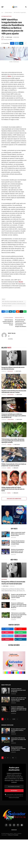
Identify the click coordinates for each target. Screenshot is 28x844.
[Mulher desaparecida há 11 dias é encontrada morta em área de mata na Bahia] (14, 478)
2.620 (13, 719)
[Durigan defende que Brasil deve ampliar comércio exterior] (5, 731)
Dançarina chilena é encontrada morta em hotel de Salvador (12, 368)
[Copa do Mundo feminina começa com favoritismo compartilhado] (5, 543)
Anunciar (14, 829)
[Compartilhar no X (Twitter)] (17, 43)
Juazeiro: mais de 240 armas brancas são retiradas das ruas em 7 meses (13, 391)
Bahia (9, 76)
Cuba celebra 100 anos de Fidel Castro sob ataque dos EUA (18, 739)
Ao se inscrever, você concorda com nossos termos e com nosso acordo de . (14, 796)
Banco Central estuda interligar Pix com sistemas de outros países (18, 748)
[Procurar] (26, 7)
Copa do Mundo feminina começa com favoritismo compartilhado (17, 542)
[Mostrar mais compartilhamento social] (25, 43)
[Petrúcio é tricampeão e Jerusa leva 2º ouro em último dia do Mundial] (5, 551)
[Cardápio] (2, 7)
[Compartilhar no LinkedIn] (21, 43)
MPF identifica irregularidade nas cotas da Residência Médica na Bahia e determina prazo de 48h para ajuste (13, 303)
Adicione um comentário (14, 498)
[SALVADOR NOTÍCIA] (15, 7)
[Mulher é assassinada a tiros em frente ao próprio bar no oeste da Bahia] (14, 454)
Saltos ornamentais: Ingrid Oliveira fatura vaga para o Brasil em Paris (18, 534)
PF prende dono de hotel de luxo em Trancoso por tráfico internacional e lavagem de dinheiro (20, 323)
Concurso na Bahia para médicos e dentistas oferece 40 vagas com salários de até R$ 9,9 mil (13, 415)
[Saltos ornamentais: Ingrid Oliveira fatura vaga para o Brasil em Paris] (5, 534)
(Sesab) (20, 282)
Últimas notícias (6, 16)
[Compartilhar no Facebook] (12, 43)
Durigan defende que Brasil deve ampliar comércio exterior (18, 730)
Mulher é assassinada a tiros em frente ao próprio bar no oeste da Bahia (13, 464)
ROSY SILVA (9, 37)
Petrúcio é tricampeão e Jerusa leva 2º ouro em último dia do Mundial (17, 551)
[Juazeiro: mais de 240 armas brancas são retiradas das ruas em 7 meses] (14, 381)
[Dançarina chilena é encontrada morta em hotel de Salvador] (14, 357)
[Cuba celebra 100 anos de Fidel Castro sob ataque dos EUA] (5, 740)
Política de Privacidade (14, 797)
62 (13, 757)
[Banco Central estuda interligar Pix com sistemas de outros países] (5, 749)
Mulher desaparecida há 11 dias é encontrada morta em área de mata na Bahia (12, 489)
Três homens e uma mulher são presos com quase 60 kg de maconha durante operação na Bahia (12, 440)
